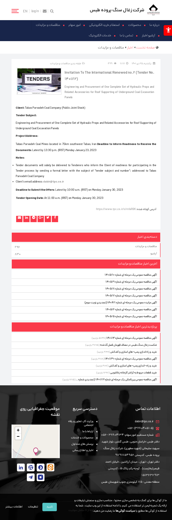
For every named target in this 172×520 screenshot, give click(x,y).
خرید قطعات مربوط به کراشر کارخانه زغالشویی (133, 373)
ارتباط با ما (87, 431)
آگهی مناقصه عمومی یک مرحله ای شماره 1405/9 (131, 282)
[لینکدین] (26, 219)
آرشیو (86, 254)
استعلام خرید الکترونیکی (104, 25)
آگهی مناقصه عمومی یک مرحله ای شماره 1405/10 (131, 275)
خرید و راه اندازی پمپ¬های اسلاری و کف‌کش (133, 352)
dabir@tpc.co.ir (144, 422)
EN (25, 11)
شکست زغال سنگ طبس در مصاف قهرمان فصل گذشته (128, 345)
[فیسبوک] (55, 219)
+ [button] (18, 430)
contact (44, 11)
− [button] (18, 436)
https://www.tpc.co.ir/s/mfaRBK (116, 209)
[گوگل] (41, 219)
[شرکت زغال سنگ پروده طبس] (153, 10)
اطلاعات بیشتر (13, 507)
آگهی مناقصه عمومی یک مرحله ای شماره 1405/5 (131, 317)
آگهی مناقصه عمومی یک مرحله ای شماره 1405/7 (131, 296)
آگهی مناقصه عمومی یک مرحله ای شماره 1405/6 (131, 310)
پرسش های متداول (82, 444)
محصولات (134, 25)
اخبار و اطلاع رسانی (82, 450)
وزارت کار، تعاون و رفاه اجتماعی (80, 423)
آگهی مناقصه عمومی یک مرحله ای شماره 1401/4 (131, 338)
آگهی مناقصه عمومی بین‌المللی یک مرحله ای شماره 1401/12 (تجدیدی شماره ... (116, 380)
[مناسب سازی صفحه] (168, 30)
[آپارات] (31, 467)
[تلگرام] (33, 219)
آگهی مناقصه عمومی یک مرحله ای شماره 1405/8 (131, 289)
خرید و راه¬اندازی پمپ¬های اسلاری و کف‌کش (133, 366)
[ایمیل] (19, 219)
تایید (50, 507)
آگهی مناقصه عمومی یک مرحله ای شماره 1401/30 (131, 359)
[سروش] (40, 467)
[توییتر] (48, 219)
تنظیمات (33, 507)
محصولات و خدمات (82, 438)
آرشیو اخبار (148, 35)
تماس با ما (126, 35)
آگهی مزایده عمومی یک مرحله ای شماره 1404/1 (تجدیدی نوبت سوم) (121, 303)
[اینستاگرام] (40, 477)
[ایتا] (50, 467)
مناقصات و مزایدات (48, 25)
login (35, 11)
